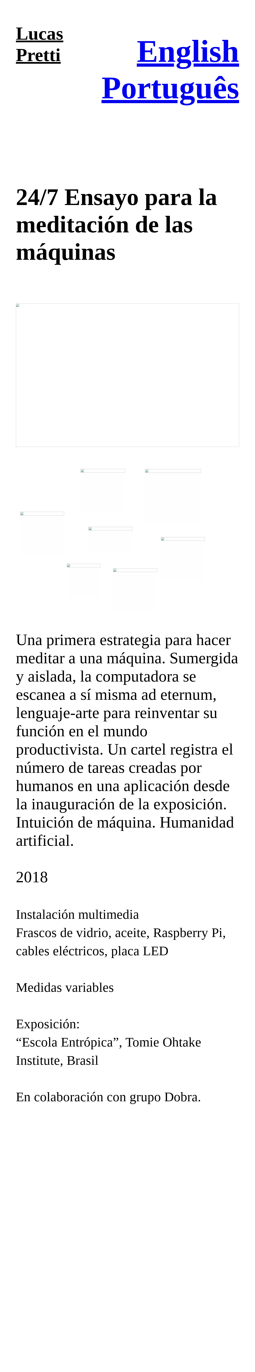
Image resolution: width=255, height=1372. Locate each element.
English (188, 51)
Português (170, 87)
